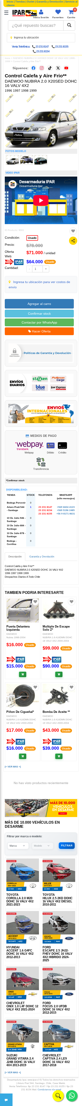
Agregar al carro (39, 304)
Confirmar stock (39, 313)
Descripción (15, 556)
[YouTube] (66, 68)
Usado (32, 238)
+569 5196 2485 (66, 510)
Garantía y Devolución (49, 1)
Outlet (30, 1)
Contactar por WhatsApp (39, 322)
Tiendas (20, 1)
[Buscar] (69, 25)
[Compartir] (73, 241)
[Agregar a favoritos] (73, 231)
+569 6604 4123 (66, 507)
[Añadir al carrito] (22, 674)
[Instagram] (41, 68)
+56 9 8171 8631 (65, 513)
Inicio (10, 1)
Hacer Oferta (41, 331)
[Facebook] (33, 68)
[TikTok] (50, 68)
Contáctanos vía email (49, 1089)
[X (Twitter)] (58, 68)
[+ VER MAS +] (13, 766)
